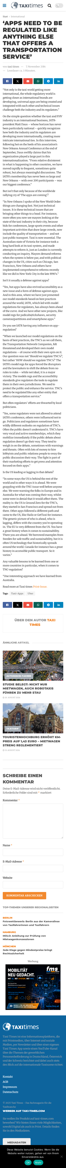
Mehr (38, 1162)
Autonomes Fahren (18, 676)
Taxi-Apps (17, 593)
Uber (30, 593)
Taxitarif (12, 728)
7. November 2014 (36, 66)
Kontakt (8, 1076)
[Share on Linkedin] (58, 81)
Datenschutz (10, 1092)
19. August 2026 (12, 750)
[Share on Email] (28, 81)
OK (28, 1162)
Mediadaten (16, 1142)
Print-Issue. (40, 586)
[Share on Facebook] (7, 81)
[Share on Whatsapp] (38, 81)
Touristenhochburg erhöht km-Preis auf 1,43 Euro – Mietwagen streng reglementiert (32, 741)
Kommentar (11, 800)
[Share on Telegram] (48, 81)
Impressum (10, 1087)
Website (7, 877)
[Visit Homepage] (27, 5)
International (18, 16)
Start (5, 16)
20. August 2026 (12, 697)
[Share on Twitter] (17, 81)
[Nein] (61, 1156)
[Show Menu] (4, 5)
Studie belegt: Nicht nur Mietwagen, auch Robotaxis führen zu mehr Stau (28, 688)
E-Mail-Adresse (13, 861)
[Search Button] (49, 5)
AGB (5, 1081)
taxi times (13, 66)
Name (7, 845)
